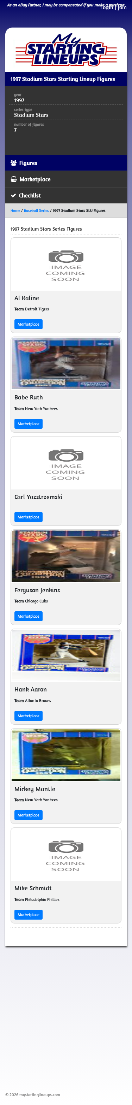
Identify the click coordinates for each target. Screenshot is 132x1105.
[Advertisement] (66, 1017)
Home (15, 210)
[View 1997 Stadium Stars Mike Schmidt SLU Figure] (66, 854)
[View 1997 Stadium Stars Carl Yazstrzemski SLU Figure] (66, 462)
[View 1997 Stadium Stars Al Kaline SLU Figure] (66, 264)
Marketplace (28, 324)
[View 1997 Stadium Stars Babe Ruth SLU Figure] (66, 363)
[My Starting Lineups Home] (66, 49)
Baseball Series (36, 210)
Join (122, 7)
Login (106, 7)
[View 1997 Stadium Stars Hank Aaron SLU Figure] (66, 655)
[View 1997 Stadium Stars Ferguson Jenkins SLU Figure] (66, 556)
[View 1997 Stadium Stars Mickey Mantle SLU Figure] (66, 755)
